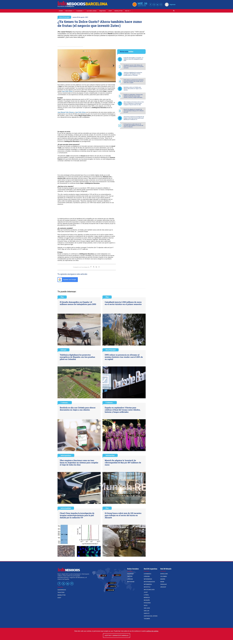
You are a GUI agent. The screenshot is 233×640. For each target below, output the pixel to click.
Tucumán (147, 618)
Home (61, 11)
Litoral (146, 595)
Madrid (162, 579)
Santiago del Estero (150, 616)
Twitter (129, 576)
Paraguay (163, 584)
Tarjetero (102, 11)
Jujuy (146, 592)
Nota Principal (64, 17)
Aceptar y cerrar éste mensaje (117, 635)
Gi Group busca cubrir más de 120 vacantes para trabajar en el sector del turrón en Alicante (133, 125)
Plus (62, 297)
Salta (145, 605)
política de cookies (152, 631)
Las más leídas (92, 11)
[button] (83, 51)
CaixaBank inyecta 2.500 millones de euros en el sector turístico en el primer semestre (134, 66)
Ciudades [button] (79, 11)
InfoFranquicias (149, 581)
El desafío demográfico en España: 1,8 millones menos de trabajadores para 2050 (133, 59)
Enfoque (63, 350)
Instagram (130, 581)
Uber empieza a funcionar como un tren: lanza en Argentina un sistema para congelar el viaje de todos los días (134, 103)
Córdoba (147, 576)
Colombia (163, 576)
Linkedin (130, 579)
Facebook (130, 573)
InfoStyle (147, 587)
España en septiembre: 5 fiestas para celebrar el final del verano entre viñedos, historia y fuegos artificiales (133, 96)
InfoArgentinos (66, 455)
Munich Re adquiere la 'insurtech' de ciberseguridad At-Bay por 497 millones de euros (134, 111)
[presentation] (60, 66)
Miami (162, 581)
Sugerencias (62, 589)
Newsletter (118, 11)
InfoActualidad (66, 508)
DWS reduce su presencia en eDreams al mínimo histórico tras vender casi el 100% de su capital (134, 81)
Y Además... (65, 402)
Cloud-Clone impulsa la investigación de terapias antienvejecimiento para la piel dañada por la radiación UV (134, 118)
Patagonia (147, 603)
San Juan (147, 608)
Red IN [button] (127, 11)
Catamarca (147, 573)
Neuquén (147, 600)
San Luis (146, 610)
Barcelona (164, 573)
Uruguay (163, 587)
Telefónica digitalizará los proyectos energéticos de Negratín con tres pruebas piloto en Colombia (133, 74)
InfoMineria (148, 584)
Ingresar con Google (69, 279)
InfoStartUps (110, 455)
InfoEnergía (148, 579)
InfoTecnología (149, 589)
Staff (110, 11)
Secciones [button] (69, 11)
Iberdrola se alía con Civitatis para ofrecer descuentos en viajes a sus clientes (133, 89)
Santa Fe (146, 613)
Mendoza (147, 597)
